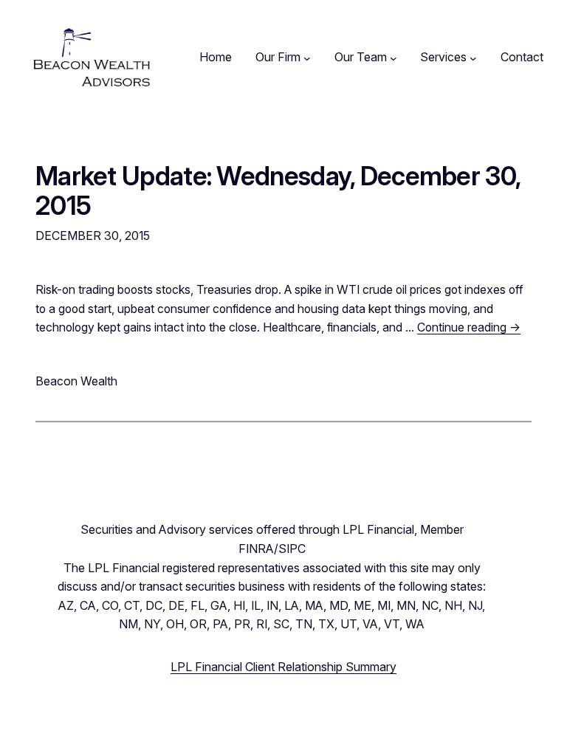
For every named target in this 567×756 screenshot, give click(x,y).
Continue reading (468, 327)
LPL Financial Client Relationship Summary (283, 666)
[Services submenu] (473, 57)
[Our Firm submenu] (307, 57)
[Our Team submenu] (393, 57)
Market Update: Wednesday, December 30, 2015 (277, 191)
